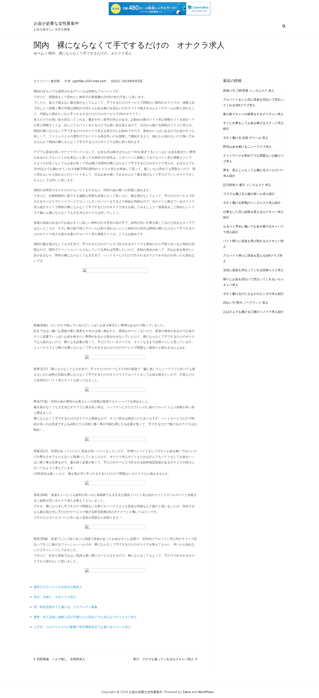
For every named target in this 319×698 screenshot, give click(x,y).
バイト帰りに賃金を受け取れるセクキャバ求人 (253, 243)
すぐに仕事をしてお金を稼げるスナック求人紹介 (253, 125)
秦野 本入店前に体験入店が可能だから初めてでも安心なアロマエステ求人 (85, 617)
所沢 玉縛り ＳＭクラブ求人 (55, 597)
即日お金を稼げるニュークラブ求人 (247, 146)
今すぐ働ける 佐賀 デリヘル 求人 (245, 137)
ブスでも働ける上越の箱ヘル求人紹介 (249, 194)
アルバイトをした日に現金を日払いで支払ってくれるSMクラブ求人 (253, 102)
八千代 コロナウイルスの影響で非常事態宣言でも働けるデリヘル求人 (82, 627)
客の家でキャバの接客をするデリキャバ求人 (253, 114)
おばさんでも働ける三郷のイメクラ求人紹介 (253, 311)
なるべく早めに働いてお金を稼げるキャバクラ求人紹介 (253, 229)
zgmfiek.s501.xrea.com (89, 81)
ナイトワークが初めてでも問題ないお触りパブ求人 (253, 158)
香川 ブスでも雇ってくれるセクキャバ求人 (163, 659)
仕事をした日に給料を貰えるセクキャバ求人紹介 (253, 214)
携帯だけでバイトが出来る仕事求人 (58, 587)
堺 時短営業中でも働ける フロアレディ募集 (65, 607)
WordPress (206, 692)
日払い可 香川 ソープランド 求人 (245, 302)
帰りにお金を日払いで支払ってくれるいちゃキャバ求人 (253, 282)
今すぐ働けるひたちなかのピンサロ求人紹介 (253, 293)
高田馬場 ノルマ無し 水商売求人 (61, 659)
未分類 (55, 81)
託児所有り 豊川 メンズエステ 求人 (247, 185)
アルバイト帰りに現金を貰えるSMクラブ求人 (253, 258)
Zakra (187, 692)
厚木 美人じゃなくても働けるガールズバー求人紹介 (253, 172)
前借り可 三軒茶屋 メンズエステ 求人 (248, 90)
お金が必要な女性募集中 (56, 23)
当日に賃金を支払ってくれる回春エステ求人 (253, 270)
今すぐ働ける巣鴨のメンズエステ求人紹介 (252, 202)
